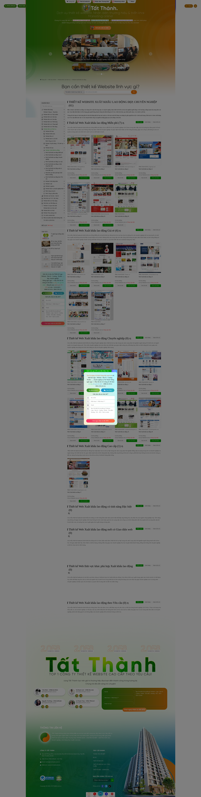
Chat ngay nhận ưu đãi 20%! (100, 421)
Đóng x (114, 371)
